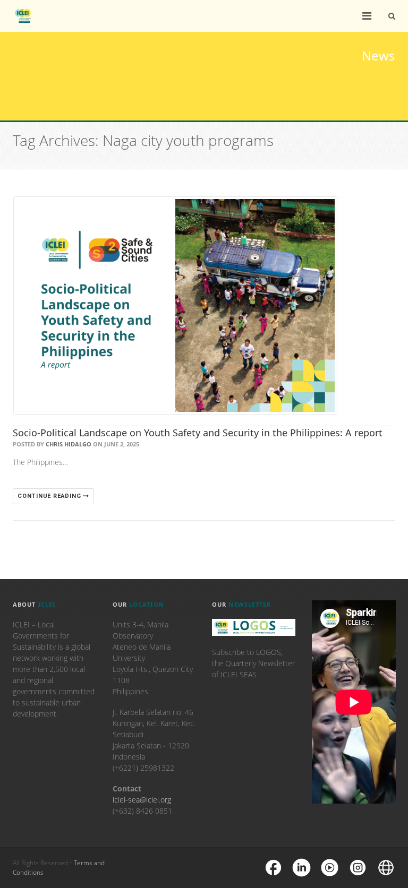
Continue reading (50, 496)
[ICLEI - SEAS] (23, 16)
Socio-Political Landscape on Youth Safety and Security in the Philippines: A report (197, 432)
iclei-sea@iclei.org (142, 800)
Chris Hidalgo (68, 444)
